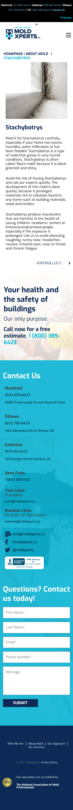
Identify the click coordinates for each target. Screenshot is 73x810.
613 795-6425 (16, 10)
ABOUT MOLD (37, 53)
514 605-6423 (21, 5)
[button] (68, 35)
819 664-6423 (52, 5)
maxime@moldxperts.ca (22, 521)
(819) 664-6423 (16, 451)
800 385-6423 (41, 10)
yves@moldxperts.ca (20, 501)
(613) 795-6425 (17, 423)
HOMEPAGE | (15, 53)
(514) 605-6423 (17, 395)
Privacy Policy (49, 762)
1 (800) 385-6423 (32, 339)
